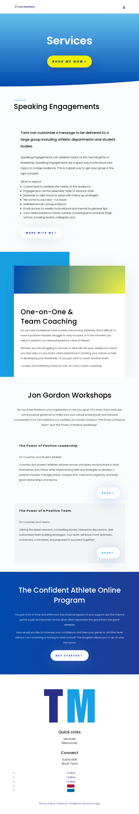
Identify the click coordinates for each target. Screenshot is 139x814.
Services (69, 739)
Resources (69, 743)
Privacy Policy (47, 803)
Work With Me (40, 232)
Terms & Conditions (69, 803)
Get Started (68, 655)
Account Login (91, 803)
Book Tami (69, 763)
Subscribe (69, 759)
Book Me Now (67, 61)
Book (107, 492)
